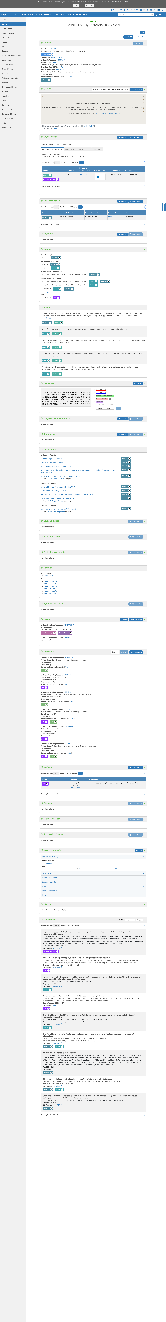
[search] (152, 14)
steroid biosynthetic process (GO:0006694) (57, 498)
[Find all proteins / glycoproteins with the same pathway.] (53, 576)
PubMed (47, 175)
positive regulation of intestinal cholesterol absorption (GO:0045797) (66, 495)
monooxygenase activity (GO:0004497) (55, 466)
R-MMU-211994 (49, 591)
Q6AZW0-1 (69, 726)
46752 (81, 869)
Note (126, 170)
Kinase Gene (90, 213)
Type (70, 170)
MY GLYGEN (117, 10)
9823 (67, 667)
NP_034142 (60, 69)
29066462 (56, 1024)
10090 (69, 76)
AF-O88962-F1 (89, 126)
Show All (139, 850)
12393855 (56, 1086)
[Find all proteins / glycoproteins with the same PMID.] (61, 948)
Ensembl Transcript (48, 633)
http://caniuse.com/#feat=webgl (108, 113)
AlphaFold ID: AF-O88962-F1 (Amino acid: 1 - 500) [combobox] (109, 89)
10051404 (56, 1105)
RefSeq (55, 268)
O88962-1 (61, 60)
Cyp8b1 (53, 49)
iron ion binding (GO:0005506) (52, 462)
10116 (72, 719)
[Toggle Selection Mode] (143, 111)
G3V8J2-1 (68, 709)
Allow (76, 5)
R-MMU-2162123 (50, 594)
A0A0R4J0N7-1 (69, 625)
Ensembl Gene (47, 54)
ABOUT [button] (85, 14)
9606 (69, 753)
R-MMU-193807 (49, 586)
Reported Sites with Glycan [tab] (52, 149)
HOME (24, 14)
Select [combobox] (114, 652)
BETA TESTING (132, 10)
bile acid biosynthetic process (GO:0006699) (57, 487)
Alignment (124, 620)
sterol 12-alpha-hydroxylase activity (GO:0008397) (59, 476)
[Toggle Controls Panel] (143, 102)
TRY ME (55, 14)
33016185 (56, 986)
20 (56, 163)
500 (54, 62)
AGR (44, 687)
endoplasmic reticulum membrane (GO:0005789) (59, 509)
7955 (67, 684)
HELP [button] (78, 14)
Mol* (55, 128)
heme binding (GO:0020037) (51, 459)
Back (142, 32)
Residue (113, 170)
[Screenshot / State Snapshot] (143, 99)
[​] (107, 405)
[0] (160, 15)
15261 (47, 869)
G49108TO (83, 174)
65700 (115, 869)
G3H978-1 (68, 692)
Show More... (48, 292)
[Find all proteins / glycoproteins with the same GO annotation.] (62, 459)
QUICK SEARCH (45, 14)
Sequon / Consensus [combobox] (104, 408)
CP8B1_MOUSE (56, 58)
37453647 (56, 948)
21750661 (56, 1069)
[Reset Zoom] (143, 96)
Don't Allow (89, 5)
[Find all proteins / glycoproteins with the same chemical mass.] (62, 67)
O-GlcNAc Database (50, 179)
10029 (72, 701)
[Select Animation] (43, 96)
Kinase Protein (65, 213)
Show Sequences (136, 620)
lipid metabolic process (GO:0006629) (54, 491)
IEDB (46, 970)
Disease (74, 779)
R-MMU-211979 (49, 589)
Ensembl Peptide (65, 633)
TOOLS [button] (70, 14)
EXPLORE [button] (32, 14)
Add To (127, 37)
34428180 (56, 967)
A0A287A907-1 (70, 658)
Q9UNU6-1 (69, 744)
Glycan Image (99, 170)
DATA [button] (62, 14)
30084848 (57, 1005)
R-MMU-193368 (49, 581)
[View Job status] (156, 15)
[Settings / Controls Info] (143, 108)
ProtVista (123, 137)
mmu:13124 (48, 576)
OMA (44, 670)
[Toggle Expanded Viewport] (143, 105)
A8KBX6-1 (68, 675)
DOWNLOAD (140, 37)
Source (45, 170)
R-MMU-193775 (49, 584)
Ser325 (111, 217)
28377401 (56, 1043)
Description (93, 779)
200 (55, 926)
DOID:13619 (75, 787)
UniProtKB (46, 80)
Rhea (56, 298)
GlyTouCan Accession (83, 169)
